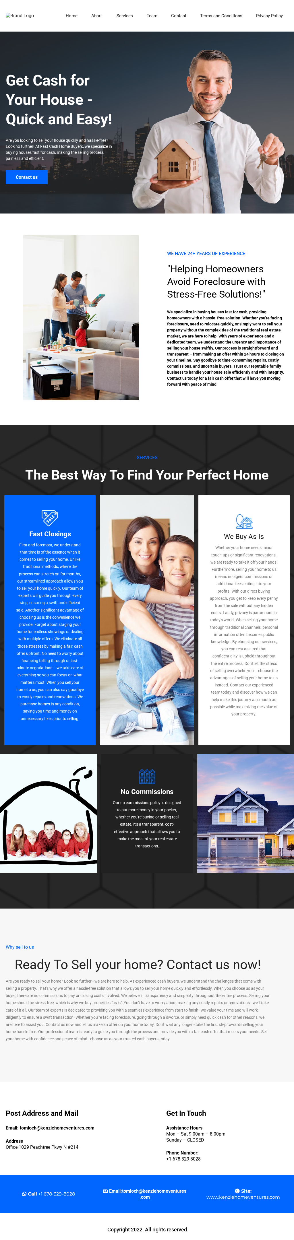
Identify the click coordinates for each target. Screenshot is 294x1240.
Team (152, 15)
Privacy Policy (269, 15)
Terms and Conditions (221, 15)
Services (125, 15)
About (97, 15)
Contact (178, 15)
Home (72, 15)
